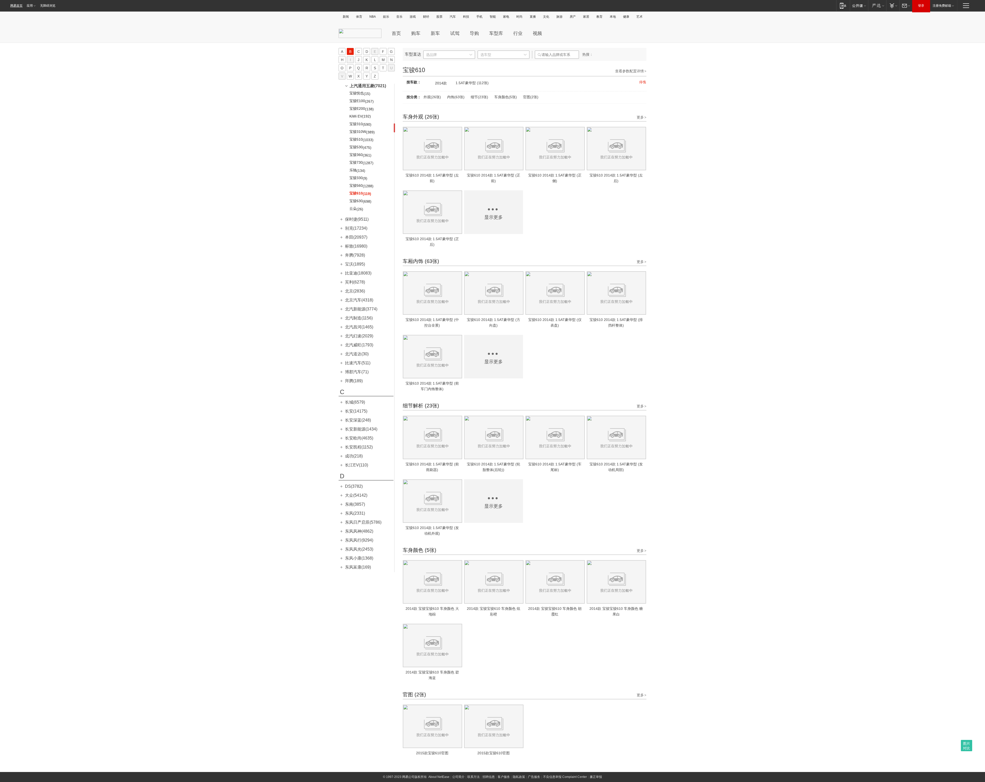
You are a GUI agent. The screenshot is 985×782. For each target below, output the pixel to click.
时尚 (519, 16)
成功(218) (354, 456)
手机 (479, 16)
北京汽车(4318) (359, 300)
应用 (30, 5)
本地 (613, 16)
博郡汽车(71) (357, 372)
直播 (533, 16)
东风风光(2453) (359, 549)
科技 (466, 16)
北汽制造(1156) (359, 318)
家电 (506, 16)
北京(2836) (355, 291)
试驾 (454, 33)
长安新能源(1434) (361, 429)
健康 (626, 16)
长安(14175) (356, 411)
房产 (573, 16)
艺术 (639, 16)
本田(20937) (356, 237)
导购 (474, 33)
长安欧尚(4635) (359, 438)
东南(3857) (355, 504)
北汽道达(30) (357, 354)
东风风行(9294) (359, 540)
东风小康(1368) (359, 558)
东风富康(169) (358, 567)
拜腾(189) (354, 381)
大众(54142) (356, 495)
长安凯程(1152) (359, 447)
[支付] (892, 5)
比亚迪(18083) (358, 273)
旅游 (559, 16)
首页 (396, 33)
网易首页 (16, 5)
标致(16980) (356, 246)
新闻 (346, 16)
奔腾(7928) (355, 255)
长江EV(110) (356, 465)
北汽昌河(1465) (359, 327)
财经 (426, 16)
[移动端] (843, 5)
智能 (493, 16)
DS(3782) (354, 486)
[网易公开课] (859, 5)
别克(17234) (356, 228)
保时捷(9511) (357, 219)
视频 (537, 33)
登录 (921, 5)
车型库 (496, 33)
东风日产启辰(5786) (363, 522)
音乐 (399, 16)
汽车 (453, 16)
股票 (439, 16)
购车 (415, 33)
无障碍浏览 (47, 5)
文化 (546, 16)
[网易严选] (877, 5)
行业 (518, 33)
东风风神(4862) (359, 531)
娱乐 (386, 16)
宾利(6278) (355, 282)
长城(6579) (355, 402)
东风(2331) (355, 513)
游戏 (413, 16)
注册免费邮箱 (942, 5)
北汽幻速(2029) (359, 336)
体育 (359, 16)
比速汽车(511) (357, 363)
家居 (586, 16)
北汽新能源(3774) (361, 309)
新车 (435, 33)
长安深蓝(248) (358, 420)
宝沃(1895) (355, 264)
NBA (372, 16)
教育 (599, 16)
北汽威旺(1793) (359, 345)
